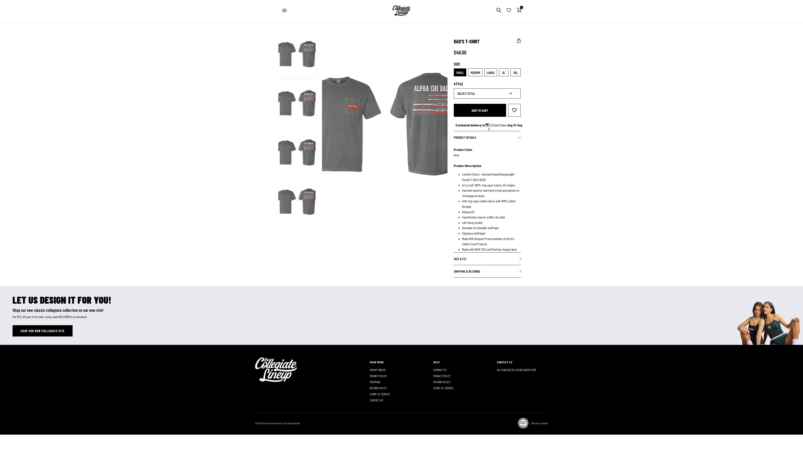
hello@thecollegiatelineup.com (516, 370)
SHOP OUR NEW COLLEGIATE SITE (42, 331)
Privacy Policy (378, 376)
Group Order (377, 370)
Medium (475, 72)
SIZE (457, 64)
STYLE (458, 84)
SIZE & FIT (460, 259)
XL (503, 72)
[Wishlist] (509, 10)
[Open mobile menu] (284, 10)
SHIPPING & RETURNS (467, 271)
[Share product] (519, 40)
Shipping (375, 382)
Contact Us (376, 400)
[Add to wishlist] (514, 110)
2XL (515, 72)
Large (491, 72)
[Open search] (499, 10)
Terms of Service (380, 394)
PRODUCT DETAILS (465, 137)
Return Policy (378, 388)
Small (460, 72)
